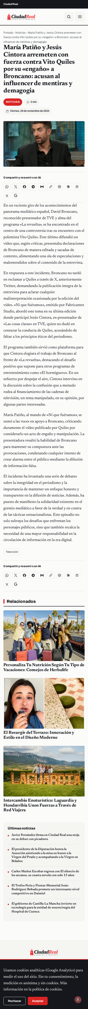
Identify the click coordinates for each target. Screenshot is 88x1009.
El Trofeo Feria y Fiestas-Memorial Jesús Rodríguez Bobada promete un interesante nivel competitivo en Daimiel (45, 889)
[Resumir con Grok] (6, 195)
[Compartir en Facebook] (24, 186)
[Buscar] (68, 16)
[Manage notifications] (78, 999)
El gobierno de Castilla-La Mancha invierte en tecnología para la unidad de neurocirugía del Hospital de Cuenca (44, 907)
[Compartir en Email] (41, 186)
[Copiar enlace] (50, 186)
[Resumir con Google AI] (15, 195)
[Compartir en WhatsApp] (6, 186)
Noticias (20, 32)
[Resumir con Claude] (68, 186)
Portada (8, 32)
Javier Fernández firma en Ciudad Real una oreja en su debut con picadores (45, 837)
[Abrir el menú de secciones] (80, 16)
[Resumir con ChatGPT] (59, 186)
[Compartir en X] (15, 186)
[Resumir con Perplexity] (77, 186)
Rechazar (14, 1001)
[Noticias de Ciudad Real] (21, 16)
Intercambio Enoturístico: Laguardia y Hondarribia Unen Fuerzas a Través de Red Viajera (40, 805)
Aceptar (37, 1001)
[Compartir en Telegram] (33, 186)
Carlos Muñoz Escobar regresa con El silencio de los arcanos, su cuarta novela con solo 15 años (45, 873)
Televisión (12, 551)
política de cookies (47, 989)
